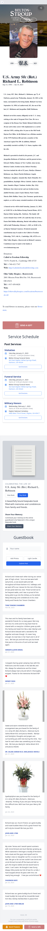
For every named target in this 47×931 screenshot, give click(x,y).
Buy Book (22, 495)
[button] (23, 706)
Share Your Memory (14, 526)
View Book (10, 495)
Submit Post (23, 563)
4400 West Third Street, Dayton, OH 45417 (24, 413)
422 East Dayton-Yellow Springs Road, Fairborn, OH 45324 (22, 361)
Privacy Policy (17, 921)
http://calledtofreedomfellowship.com (23, 267)
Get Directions (23, 367)
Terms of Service (29, 921)
